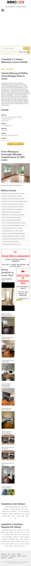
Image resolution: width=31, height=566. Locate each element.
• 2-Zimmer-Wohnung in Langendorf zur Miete (11, 217)
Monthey (12, 543)
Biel (28, 532)
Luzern (21, 511)
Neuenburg (26, 511)
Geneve (8, 511)
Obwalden (11, 513)
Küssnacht (11, 546)
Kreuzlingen (5, 539)
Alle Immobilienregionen (7, 530)
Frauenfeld (27, 536)
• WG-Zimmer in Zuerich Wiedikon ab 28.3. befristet (12, 206)
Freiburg (4, 511)
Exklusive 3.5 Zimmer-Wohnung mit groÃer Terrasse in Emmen (6, 385)
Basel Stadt (18, 509)
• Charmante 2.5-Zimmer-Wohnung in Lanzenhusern (12, 204)
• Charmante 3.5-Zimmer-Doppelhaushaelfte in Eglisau (13, 233)
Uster (24, 530)
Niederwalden (5, 513)
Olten (20, 546)
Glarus (26, 509)
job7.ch (24, 556)
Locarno (21, 539)
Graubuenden (14, 511)
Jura (18, 511)
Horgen (27, 530)
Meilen (3, 532)
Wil (18, 536)
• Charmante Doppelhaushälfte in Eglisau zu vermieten (13, 236)
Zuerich (27, 516)
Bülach (7, 532)
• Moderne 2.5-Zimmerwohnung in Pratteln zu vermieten (13, 223)
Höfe (7, 546)
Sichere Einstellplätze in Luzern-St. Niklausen (7, 432)
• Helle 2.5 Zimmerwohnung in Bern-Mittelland (11, 220)
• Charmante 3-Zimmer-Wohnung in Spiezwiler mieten (12, 198)
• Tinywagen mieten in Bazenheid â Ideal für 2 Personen (13, 239)
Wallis (23, 516)
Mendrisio (5, 541)
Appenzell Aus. (6, 509)
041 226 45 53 (5, 140)
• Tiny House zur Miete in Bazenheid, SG (9, 241)
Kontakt (19, 554)
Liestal (19, 534)
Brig (16, 543)
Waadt (19, 516)
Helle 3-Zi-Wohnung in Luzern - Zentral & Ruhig (8, 361)
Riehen (15, 534)
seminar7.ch (10, 558)
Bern (23, 509)
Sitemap (19, 556)
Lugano (17, 539)
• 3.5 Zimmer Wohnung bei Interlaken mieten (10, 244)
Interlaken (8, 534)
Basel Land (12, 509)
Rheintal (22, 536)
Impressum (3, 554)
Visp (18, 543)
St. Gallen (15, 536)
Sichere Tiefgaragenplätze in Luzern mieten (8, 448)
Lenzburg (4, 536)
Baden (27, 534)
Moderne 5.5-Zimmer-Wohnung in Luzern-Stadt (7, 314)
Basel (12, 534)
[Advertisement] (15, 28)
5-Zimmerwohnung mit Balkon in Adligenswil (6, 409)
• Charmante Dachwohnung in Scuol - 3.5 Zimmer (11, 228)
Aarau (23, 534)
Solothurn (27, 513)
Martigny (7, 543)
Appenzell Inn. (24, 506)
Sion (27, 541)
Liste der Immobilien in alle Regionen (12, 506)
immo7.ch (3, 558)
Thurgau (13, 516)
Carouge (13, 541)
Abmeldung (12, 556)
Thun (4, 534)
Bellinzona (26, 539)
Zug (15, 518)
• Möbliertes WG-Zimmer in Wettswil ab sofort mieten (12, 214)
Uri (16, 516)
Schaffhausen (17, 513)
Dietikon (11, 532)
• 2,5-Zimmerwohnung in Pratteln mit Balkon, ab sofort (13, 225)
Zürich (14, 530)
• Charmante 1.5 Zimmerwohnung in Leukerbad (11, 196)
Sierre (3, 543)
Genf (9, 541)
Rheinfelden (9, 536)
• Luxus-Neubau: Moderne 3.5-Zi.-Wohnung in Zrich (12, 231)
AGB (9, 554)
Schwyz (22, 513)
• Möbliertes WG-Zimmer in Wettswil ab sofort (11, 212)
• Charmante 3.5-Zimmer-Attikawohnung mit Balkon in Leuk (14, 201)
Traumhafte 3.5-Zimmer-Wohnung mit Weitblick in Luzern (7, 279)
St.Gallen (4, 516)
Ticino (8, 516)
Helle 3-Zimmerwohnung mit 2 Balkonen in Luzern (8, 338)
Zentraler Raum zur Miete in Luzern (8, 463)
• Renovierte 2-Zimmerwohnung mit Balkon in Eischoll (12, 193)
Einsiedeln (27, 543)
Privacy (13, 554)
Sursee (22, 532)
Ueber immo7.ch (5, 556)
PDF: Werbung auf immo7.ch (17, 563)
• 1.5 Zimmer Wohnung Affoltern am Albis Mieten (11, 209)
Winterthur (19, 530)
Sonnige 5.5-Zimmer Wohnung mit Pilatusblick (7, 487)
